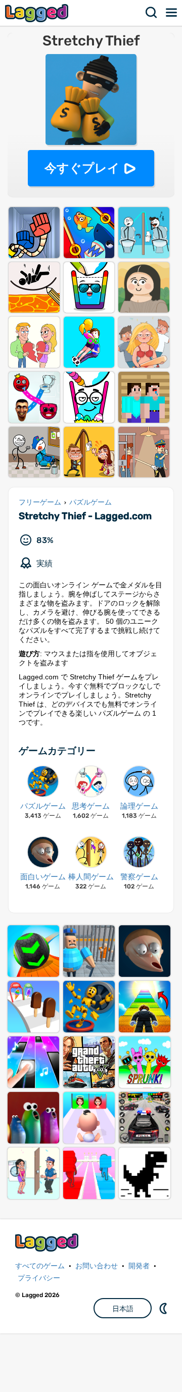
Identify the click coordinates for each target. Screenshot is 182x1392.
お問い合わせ (96, 1266)
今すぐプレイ (82, 168)
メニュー (172, 12)
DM (164, 1308)
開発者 (139, 1266)
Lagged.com (48, 1242)
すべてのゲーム (40, 1266)
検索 (152, 12)
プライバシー (39, 1278)
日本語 (122, 1309)
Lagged (38, 13)
